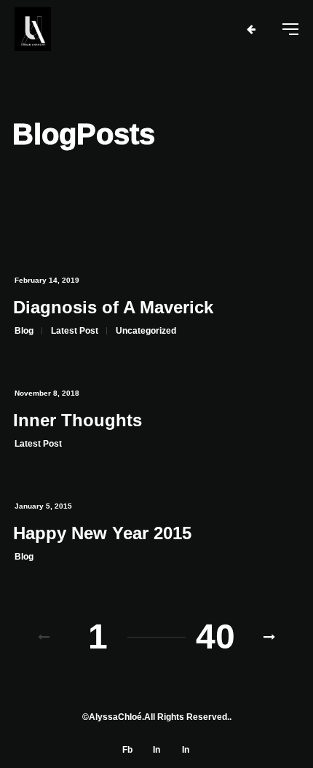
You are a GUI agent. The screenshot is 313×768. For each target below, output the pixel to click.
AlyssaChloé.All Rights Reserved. (159, 717)
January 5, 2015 (43, 506)
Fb (127, 750)
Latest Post (74, 331)
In (156, 750)
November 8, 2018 (47, 393)
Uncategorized (146, 331)
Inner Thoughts (77, 420)
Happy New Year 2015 (102, 533)
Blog (24, 331)
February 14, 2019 (47, 280)
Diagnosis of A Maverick (113, 307)
